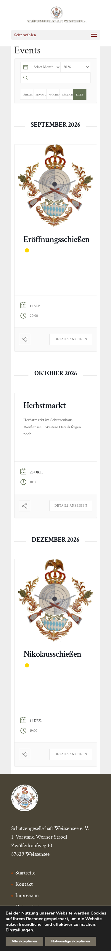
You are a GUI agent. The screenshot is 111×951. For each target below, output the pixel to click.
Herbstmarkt (44, 405)
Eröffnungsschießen (56, 239)
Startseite (25, 872)
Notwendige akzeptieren (70, 941)
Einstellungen (19, 930)
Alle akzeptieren (24, 941)
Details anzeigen (70, 339)
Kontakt (24, 884)
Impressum (27, 895)
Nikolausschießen (52, 654)
